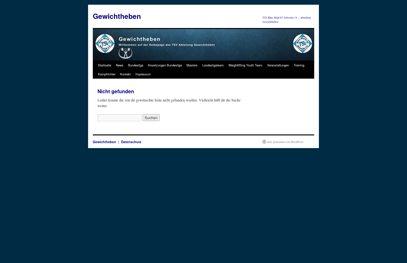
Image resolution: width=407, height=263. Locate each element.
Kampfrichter (106, 74)
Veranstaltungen (278, 65)
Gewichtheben (117, 16)
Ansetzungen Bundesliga (165, 65)
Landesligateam (213, 65)
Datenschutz (131, 141)
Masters (192, 65)
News (119, 65)
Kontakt (125, 74)
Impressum (143, 74)
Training (299, 65)
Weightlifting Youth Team (245, 65)
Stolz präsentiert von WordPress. (285, 142)
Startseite (104, 65)
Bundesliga (135, 65)
